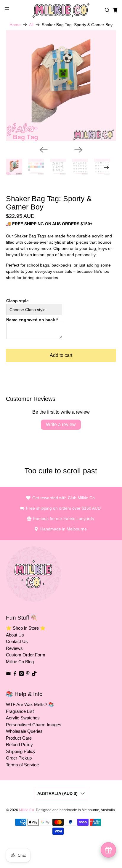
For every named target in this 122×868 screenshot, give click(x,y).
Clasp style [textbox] (17, 300)
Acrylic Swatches (23, 717)
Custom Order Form (25, 654)
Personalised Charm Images (33, 724)
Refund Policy (19, 744)
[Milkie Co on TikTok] (34, 674)
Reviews (14, 648)
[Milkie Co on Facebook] (14, 674)
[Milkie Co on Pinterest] (27, 674)
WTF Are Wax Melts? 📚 (30, 704)
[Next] (78, 149)
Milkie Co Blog (20, 661)
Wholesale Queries (24, 731)
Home (15, 25)
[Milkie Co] (61, 10)
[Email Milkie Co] (8, 674)
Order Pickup (19, 757)
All (31, 25)
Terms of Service (22, 764)
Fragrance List (20, 711)
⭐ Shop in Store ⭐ (26, 628)
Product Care (19, 738)
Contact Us (17, 641)
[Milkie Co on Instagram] (21, 674)
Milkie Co (26, 810)
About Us (15, 634)
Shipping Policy (21, 751)
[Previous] (43, 149)
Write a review (61, 424)
